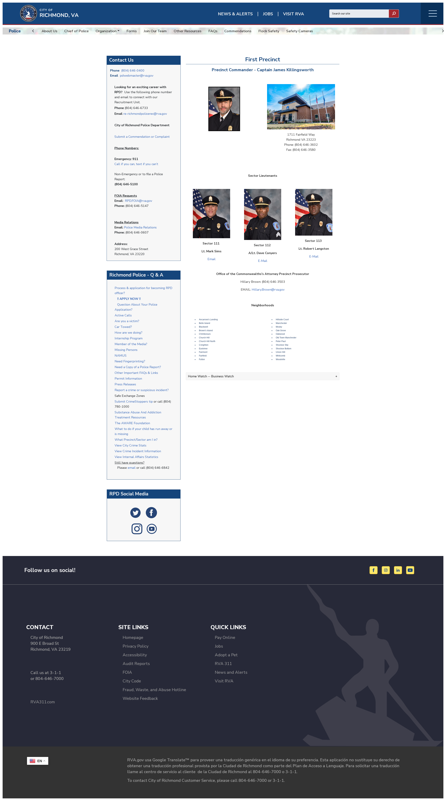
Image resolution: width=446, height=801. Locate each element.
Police (15, 31)
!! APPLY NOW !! (129, 299)
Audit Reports (136, 663)
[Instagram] (386, 570)
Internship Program (129, 338)
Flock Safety (268, 31)
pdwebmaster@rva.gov (136, 75)
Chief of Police (76, 31)
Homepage (133, 637)
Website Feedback (140, 698)
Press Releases (125, 384)
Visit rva (293, 14)
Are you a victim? (127, 321)
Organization (106, 31)
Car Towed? (123, 327)
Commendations (237, 31)
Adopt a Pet (226, 655)
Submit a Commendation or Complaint (142, 137)
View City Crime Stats (130, 445)
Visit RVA (224, 681)
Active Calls (124, 315)
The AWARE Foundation (132, 423)
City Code (132, 681)
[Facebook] (374, 570)
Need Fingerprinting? (130, 361)
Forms (131, 31)
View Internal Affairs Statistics (137, 457)
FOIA (127, 672)
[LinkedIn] (398, 570)
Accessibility (135, 655)
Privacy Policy (135, 646)
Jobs (219, 646)
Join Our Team (155, 31)
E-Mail (262, 261)
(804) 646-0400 (132, 70)
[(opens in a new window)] (135, 512)
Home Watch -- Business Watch (211, 376)
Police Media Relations (140, 227)
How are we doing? (129, 332)
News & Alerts (235, 14)
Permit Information (128, 378)
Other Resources (187, 31)
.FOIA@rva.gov (141, 201)
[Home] (41, 13)
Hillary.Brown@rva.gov (268, 289)
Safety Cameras (299, 31)
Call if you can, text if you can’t (136, 164)
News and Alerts (231, 672)
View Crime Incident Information (138, 451)
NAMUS (120, 355)
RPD (128, 201)
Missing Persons (126, 350)
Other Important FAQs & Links (137, 373)
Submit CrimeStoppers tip (134, 401)
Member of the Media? (131, 344)
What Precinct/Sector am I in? (136, 440)
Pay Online (225, 637)
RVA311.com (42, 702)
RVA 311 (223, 663)
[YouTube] (410, 570)
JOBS (268, 14)
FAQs (212, 31)
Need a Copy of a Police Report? (138, 367)
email (132, 468)
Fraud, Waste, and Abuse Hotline (154, 690)
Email (211, 259)
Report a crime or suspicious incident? (142, 390)
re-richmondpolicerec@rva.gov (145, 114)
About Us (49, 31)
